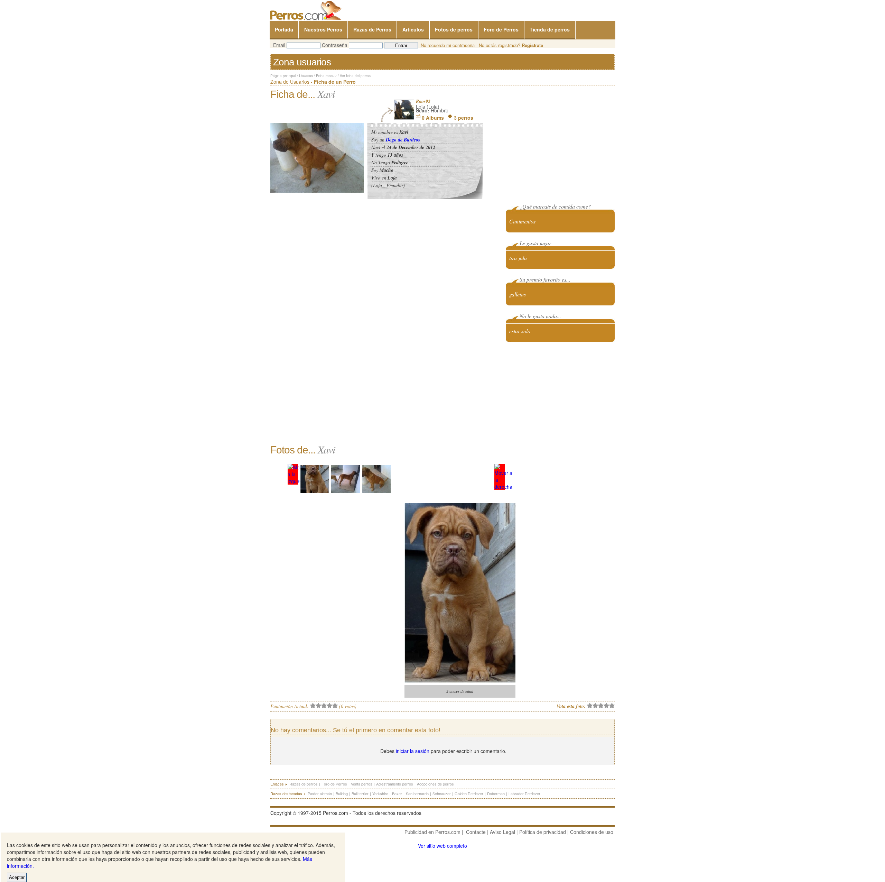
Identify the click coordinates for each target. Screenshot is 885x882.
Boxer (397, 793)
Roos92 (423, 101)
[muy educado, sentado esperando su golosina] (376, 479)
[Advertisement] (563, 392)
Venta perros (361, 784)
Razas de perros (303, 784)
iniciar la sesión (412, 750)
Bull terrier (360, 793)
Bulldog (342, 793)
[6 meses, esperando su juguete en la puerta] (345, 479)
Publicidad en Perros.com (432, 831)
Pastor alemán (320, 793)
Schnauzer (441, 793)
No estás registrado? (511, 45)
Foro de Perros (501, 29)
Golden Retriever (469, 793)
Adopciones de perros (435, 784)
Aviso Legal (502, 831)
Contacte (476, 831)
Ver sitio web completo (442, 845)
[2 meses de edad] (314, 479)
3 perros (463, 117)
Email (279, 45)
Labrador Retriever (524, 793)
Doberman (496, 793)
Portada (284, 29)
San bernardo (417, 793)
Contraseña (334, 45)
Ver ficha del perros (355, 75)
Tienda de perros (550, 29)
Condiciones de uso (591, 831)
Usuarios (306, 75)
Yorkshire (380, 793)
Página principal (283, 75)
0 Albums (433, 117)
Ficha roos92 (326, 75)
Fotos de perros (454, 29)
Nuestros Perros (323, 29)
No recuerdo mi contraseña (448, 45)
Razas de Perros (372, 29)
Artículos (413, 29)
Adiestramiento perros (394, 784)
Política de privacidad (542, 831)
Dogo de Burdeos (403, 139)
